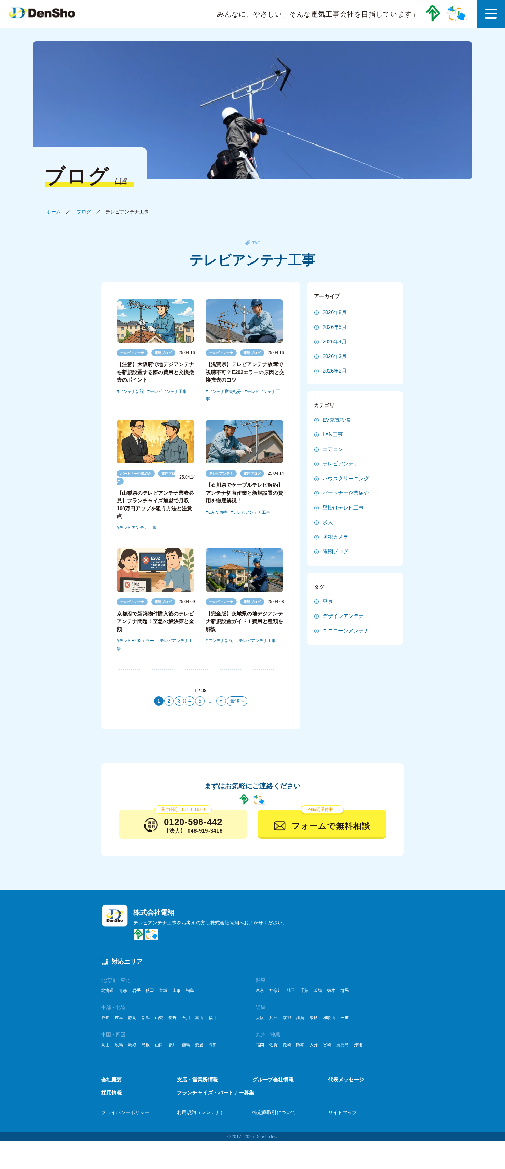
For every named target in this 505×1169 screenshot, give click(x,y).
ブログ (84, 211)
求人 (328, 522)
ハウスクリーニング (346, 478)
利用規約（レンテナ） (201, 1112)
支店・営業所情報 (197, 1079)
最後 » (237, 701)
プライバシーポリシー (125, 1112)
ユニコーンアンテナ (346, 630)
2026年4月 (335, 341)
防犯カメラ (335, 537)
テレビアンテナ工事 (168, 391)
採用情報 (111, 1092)
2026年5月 (335, 327)
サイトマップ (342, 1112)
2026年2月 (335, 371)
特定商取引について (274, 1112)
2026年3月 (335, 356)
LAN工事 (333, 434)
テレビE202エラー (136, 640)
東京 (328, 601)
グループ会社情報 (273, 1079)
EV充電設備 (336, 420)
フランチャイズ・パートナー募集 (215, 1092)
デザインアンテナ (343, 616)
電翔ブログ (163, 353)
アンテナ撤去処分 (224, 391)
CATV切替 (217, 512)
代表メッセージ (346, 1079)
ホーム (53, 211)
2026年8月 (335, 312)
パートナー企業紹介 (135, 473)
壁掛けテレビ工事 (343, 508)
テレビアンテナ (132, 353)
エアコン (333, 449)
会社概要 (111, 1079)
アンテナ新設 (131, 391)
